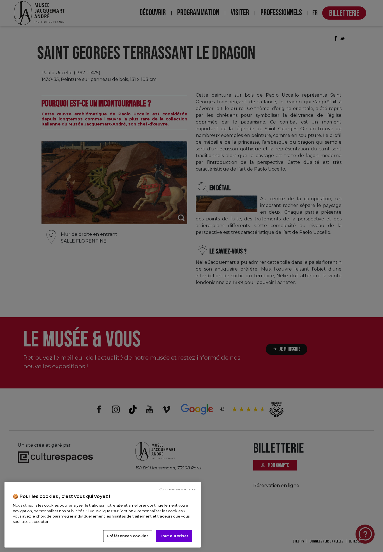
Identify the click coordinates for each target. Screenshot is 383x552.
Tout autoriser (174, 536)
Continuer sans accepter (178, 489)
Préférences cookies (128, 536)
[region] (102, 515)
